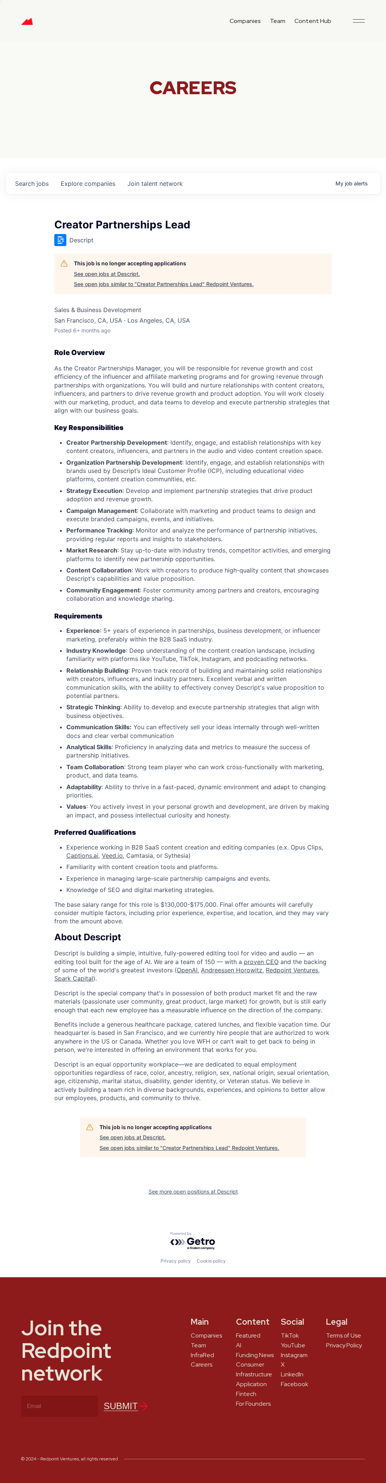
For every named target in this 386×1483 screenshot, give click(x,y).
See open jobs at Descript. (107, 274)
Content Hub (312, 21)
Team (277, 21)
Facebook (294, 1384)
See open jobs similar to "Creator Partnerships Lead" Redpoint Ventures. (164, 284)
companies (88, 183)
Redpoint (27, 24)
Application (251, 1384)
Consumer (250, 1364)
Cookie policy (211, 1261)
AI (238, 1345)
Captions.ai (82, 855)
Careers (201, 1364)
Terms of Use (343, 1335)
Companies (245, 21)
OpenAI (187, 970)
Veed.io (112, 855)
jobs (32, 183)
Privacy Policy (344, 1345)
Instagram (294, 1355)
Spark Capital (73, 978)
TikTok (290, 1335)
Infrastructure (254, 1374)
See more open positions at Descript (193, 1191)
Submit (121, 1406)
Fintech (246, 1394)
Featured (248, 1335)
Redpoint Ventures (292, 970)
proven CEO (261, 962)
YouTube (293, 1345)
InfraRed (202, 1355)
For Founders (253, 1404)
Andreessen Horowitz (231, 970)
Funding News (255, 1355)
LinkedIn (292, 1374)
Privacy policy (176, 1261)
